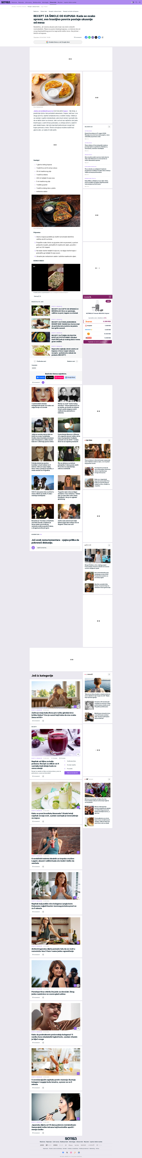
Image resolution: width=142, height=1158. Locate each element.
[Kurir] (42, 1145)
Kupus (34, 368)
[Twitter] (67, 1152)
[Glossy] (71, 1145)
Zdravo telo (44, 11)
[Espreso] (55, 1145)
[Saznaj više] (109, 440)
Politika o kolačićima (73, 1148)
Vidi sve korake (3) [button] (72, 773)
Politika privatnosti (84, 1148)
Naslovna (36, 11)
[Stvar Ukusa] (99, 1145)
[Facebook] (63, 1152)
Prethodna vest (41, 361)
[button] (77, 37)
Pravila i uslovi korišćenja (55, 1148)
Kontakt (65, 1148)
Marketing (92, 1148)
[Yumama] (91, 1145)
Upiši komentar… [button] (42, 547)
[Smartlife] (83, 1145)
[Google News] (79, 1152)
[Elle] (61, 1145)
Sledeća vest (71, 361)
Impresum (45, 1148)
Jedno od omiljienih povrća (43, 111)
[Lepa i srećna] (77, 1145)
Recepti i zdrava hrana (55, 11)
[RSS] (75, 1152)
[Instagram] (71, 1152)
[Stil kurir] (66, 1145)
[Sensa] (5, 2)
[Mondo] (48, 1145)
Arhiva (97, 1148)
